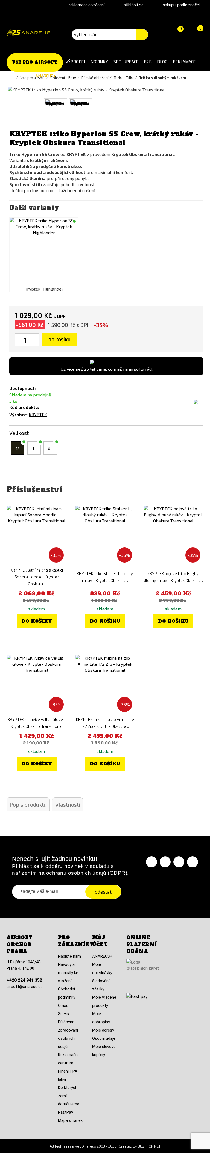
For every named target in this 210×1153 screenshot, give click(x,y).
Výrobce (18, 414)
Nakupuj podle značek (182, 4)
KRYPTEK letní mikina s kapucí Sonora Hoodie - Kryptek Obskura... (36, 576)
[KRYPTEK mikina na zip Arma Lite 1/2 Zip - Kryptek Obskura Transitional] (105, 685)
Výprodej (75, 61)
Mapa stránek (70, 1120)
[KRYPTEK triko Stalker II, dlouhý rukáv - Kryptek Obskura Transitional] (105, 535)
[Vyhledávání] (142, 34)
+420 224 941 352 (24, 980)
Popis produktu (28, 804)
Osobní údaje (103, 1038)
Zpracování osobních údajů (68, 1038)
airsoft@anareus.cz (25, 986)
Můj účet (100, 941)
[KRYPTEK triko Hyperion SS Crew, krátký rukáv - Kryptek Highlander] (44, 252)
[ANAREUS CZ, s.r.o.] (28, 33)
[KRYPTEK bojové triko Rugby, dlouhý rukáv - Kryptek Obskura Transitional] (173, 535)
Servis (63, 1013)
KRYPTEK (38, 414)
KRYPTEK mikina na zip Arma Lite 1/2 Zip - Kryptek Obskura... (105, 723)
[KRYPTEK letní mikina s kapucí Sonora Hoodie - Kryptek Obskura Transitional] (36, 535)
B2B (148, 61)
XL (50, 448)
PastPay (65, 1112)
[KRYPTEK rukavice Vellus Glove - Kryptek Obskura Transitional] (36, 685)
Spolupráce (125, 61)
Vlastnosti (67, 804)
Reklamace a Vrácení (86, 4)
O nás (63, 1005)
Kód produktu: (24, 407)
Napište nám (69, 956)
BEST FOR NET (149, 1146)
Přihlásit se (134, 4)
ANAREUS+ (46, 75)
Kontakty (19, 75)
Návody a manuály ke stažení (68, 972)
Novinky (99, 61)
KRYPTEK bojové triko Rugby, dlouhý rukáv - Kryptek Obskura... (173, 577)
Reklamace (184, 61)
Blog (162, 61)
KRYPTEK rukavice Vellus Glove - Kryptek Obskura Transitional (37, 723)
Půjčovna (66, 1021)
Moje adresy (103, 1030)
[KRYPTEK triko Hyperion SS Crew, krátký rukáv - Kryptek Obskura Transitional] (55, 108)
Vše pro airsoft (34, 62)
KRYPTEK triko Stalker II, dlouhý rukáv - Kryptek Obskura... (105, 577)
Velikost (19, 433)
